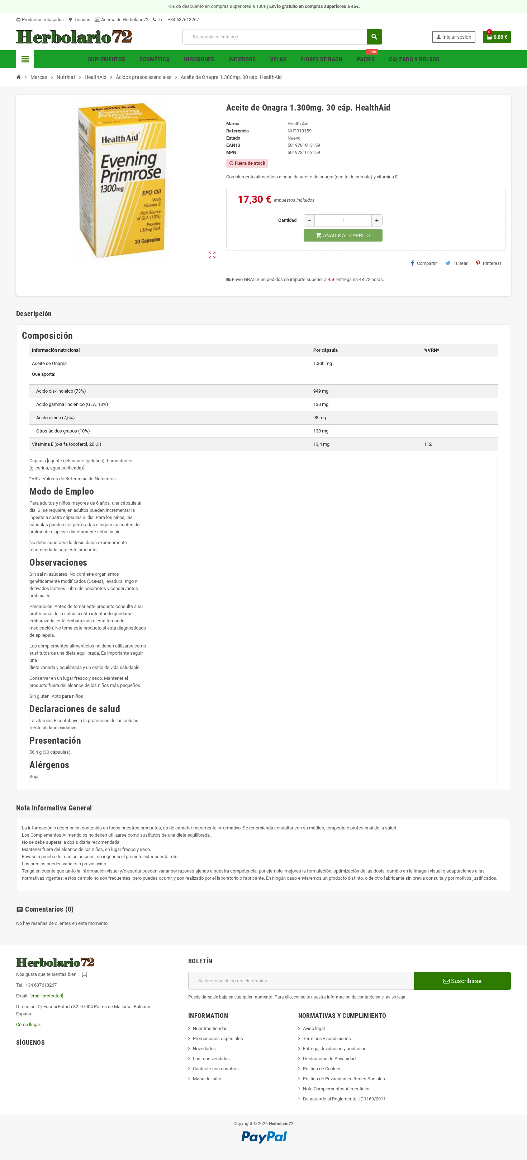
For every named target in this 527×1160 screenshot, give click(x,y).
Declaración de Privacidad (329, 1058)
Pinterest (492, 263)
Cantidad (287, 220)
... (84, 974)
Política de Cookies (322, 1068)
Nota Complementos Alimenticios (337, 1088)
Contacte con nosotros (216, 1068)
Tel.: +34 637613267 (178, 19)
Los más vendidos (211, 1058)
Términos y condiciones (327, 1038)
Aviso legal (314, 1028)
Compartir (427, 263)
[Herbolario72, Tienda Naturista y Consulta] (74, 36)
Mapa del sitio (207, 1078)
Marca (232, 123)
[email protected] (46, 995)
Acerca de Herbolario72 (124, 19)
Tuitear (460, 263)
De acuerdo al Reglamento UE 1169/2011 (344, 1098)
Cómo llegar (28, 1024)
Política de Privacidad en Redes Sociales (344, 1078)
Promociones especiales (218, 1038)
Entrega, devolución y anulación (334, 1048)
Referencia (237, 131)
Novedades (204, 1048)
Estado (233, 138)
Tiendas (79, 19)
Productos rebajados (40, 19)
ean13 (233, 145)
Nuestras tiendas (210, 1028)
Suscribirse (465, 980)
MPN (231, 152)
